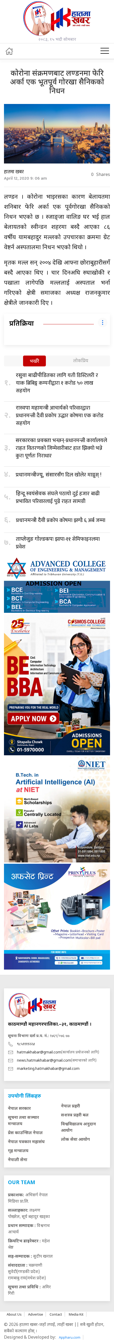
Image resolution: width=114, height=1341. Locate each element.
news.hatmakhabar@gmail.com (44, 1060)
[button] (104, 51)
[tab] (34, 361)
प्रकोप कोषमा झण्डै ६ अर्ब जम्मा (60, 520)
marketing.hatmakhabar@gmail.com (48, 1068)
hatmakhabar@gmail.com (39, 1052)
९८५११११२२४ (26, 1044)
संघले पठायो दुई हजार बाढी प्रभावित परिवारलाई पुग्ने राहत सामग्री (58, 497)
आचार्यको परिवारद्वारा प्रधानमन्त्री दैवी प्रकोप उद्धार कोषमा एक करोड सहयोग (59, 415)
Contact (56, 1314)
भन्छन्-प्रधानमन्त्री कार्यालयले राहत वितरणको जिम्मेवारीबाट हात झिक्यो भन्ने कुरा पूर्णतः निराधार (61, 448)
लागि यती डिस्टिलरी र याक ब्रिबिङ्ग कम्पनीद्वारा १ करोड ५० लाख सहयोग (57, 383)
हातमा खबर (14, 172)
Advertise (35, 1314)
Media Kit (76, 1314)
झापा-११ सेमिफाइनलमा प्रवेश (58, 543)
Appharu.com (69, 1337)
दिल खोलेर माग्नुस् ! (58, 474)
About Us (14, 1314)
